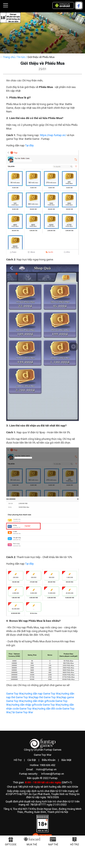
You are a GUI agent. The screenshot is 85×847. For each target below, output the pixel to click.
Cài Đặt (31, 759)
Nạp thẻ (53, 844)
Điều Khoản (48, 759)
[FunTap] (42, 743)
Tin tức (21, 57)
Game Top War (15, 693)
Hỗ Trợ (17, 759)
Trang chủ (9, 57)
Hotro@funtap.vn (46, 769)
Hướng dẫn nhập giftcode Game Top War (35, 704)
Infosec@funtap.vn (52, 773)
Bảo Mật (66, 759)
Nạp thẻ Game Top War (47, 697)
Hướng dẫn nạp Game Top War (42, 693)
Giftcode (11, 844)
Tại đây (29, 145)
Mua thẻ (32, 844)
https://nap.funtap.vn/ (53, 135)
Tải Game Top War (22, 712)
